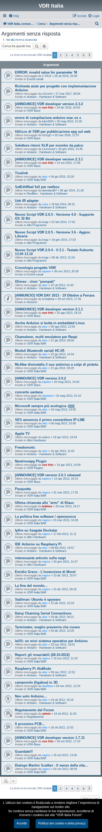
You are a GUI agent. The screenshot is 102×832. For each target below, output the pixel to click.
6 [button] (83, 55)
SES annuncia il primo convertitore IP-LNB (49, 420)
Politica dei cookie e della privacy (62, 823)
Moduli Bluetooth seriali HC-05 (39, 351)
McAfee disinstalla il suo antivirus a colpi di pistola (56, 364)
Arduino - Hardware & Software (46, 96)
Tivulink (21, 173)
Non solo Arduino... (31, 696)
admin (46, 713)
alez (45, 176)
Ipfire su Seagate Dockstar (36, 530)
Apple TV (22, 434)
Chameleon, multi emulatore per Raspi (46, 337)
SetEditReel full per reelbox (37, 187)
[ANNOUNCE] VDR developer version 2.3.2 (49, 104)
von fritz (48, 107)
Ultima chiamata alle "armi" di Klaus (44, 503)
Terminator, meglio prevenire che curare (47, 627)
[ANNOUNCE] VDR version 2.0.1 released (48, 475)
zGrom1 (47, 93)
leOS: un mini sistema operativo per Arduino (51, 641)
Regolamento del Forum (34, 710)
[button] (89, 55)
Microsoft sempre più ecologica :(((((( (45, 406)
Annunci (32, 302)
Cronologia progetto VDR (35, 268)
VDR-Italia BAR (36, 179)
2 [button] (60, 55)
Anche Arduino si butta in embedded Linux (50, 323)
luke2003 (48, 121)
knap (45, 222)
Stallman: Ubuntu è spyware (37, 599)
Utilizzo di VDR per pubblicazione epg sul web (52, 132)
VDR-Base (34, 110)
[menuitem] (14, 16)
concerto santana (29, 392)
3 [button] (66, 55)
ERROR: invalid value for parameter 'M (46, 72)
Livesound (48, 148)
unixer (46, 437)
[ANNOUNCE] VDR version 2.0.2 (40, 378)
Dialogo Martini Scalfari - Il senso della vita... (51, 765)
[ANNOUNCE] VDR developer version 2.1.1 (49, 309)
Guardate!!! (24, 751)
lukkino (47, 506)
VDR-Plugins (35, 467)
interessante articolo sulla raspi (40, 558)
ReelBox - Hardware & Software (47, 193)
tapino (46, 271)
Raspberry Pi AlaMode (33, 669)
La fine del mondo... (31, 586)
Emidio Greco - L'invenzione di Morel (45, 572)
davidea (47, 395)
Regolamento (35, 716)
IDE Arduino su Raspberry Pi (38, 544)
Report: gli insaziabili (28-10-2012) (42, 655)
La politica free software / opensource (45, 517)
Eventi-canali (35, 79)
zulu (45, 204)
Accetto (21, 823)
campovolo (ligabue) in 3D (36, 682)
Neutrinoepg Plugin (31, 461)
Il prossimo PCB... (30, 724)
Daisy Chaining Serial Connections (43, 613)
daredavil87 (49, 190)
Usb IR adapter (27, 201)
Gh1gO (47, 135)
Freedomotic (25, 447)
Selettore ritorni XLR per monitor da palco (49, 145)
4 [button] (72, 55)
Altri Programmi (36, 225)
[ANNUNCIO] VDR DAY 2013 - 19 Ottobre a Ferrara (54, 295)
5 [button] (78, 55)
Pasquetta (23, 489)
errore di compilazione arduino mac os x (48, 118)
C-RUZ (46, 75)
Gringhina (48, 298)
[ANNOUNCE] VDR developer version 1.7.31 (50, 738)
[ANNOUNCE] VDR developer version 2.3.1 (49, 159)
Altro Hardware (36, 440)
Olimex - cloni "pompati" (35, 282)
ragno (46, 492)
